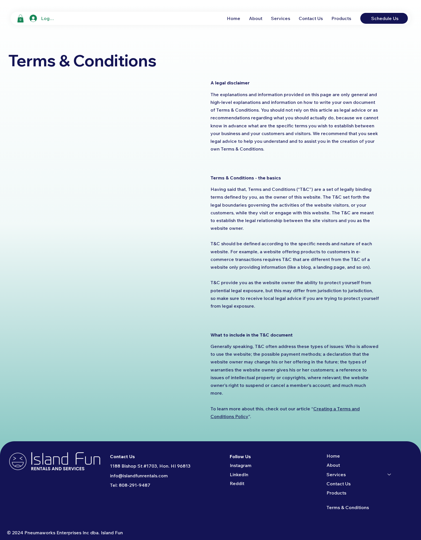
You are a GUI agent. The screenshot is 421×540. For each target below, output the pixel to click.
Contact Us (338, 483)
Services (336, 474)
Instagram (240, 465)
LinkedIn (239, 474)
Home (333, 456)
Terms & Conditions (347, 507)
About (333, 465)
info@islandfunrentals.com (139, 475)
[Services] (389, 474)
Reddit (237, 483)
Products (336, 493)
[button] (20, 18)
